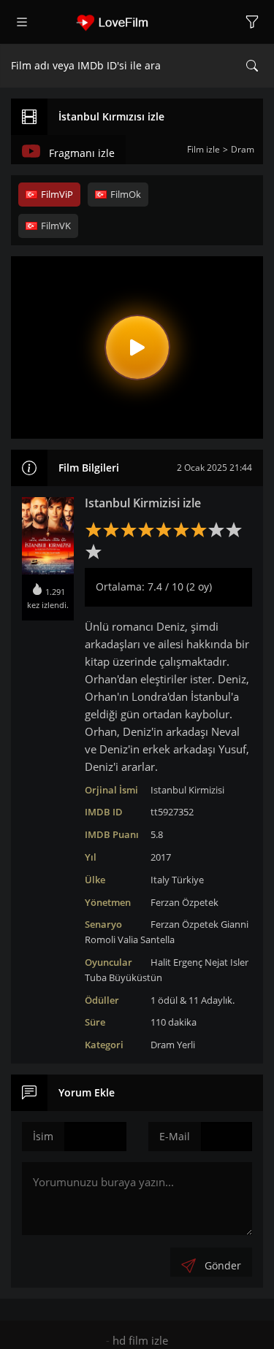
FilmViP (57, 194)
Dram (163, 1044)
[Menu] (22, 22)
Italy (160, 879)
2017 (161, 857)
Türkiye (188, 879)
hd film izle (140, 1340)
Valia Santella (146, 939)
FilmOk (125, 194)
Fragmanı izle (82, 153)
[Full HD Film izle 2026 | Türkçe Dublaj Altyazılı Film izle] (137, 22)
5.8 (157, 834)
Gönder (223, 1265)
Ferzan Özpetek (184, 902)
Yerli (186, 1044)
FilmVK (56, 225)
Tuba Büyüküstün (123, 977)
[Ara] (252, 66)
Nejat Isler (226, 962)
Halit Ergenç (176, 962)
